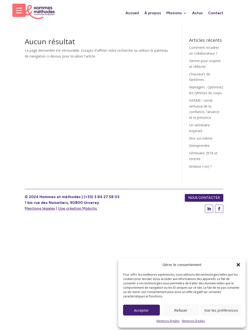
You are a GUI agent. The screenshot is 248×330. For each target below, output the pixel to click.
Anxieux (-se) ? (200, 166)
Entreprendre (199, 145)
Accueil (132, 13)
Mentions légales (167, 321)
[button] (238, 264)
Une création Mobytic (77, 208)
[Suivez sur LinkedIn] (209, 209)
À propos (152, 13)
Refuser (180, 310)
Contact (215, 13)
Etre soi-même (200, 138)
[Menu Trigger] (19, 10)
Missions (174, 13)
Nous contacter (204, 198)
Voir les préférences (221, 310)
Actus (197, 13)
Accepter (141, 310)
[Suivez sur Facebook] (219, 209)
